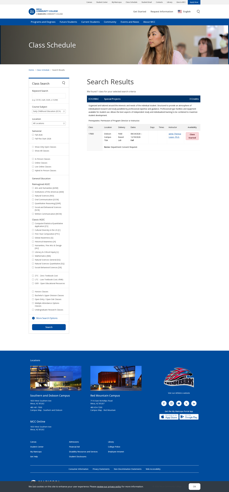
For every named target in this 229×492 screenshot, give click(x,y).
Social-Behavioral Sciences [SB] (48, 267)
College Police (114, 446)
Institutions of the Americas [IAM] (49, 192)
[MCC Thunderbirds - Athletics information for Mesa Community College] (179, 377)
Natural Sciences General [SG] (47, 259)
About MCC (149, 21)
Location (36, 119)
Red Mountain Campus (105, 395)
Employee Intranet (116, 451)
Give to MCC (181, 2)
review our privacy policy (109, 486)
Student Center (102, 2)
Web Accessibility (153, 469)
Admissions (74, 442)
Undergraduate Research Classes (49, 309)
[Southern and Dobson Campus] (55, 379)
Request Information (162, 11)
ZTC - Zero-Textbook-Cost (46, 275)
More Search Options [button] (47, 318)
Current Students (90, 21)
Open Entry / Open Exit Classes (48, 299)
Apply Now (194, 2)
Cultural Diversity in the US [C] (47, 230)
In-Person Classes (42, 159)
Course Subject (39, 107)
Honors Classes (41, 291)
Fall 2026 (39, 135)
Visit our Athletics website (179, 393)
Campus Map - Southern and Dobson (46, 410)
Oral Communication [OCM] (47, 199)
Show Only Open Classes (45, 147)
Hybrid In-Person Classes (45, 170)
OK (194, 486)
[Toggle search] (198, 11)
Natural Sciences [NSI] (44, 195)
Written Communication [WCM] (48, 214)
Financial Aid (74, 446)
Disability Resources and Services (83, 451)
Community (110, 21)
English (187, 11)
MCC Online (37, 421)
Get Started (139, 11)
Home (31, 70)
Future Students (68, 21)
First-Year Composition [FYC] (47, 234)
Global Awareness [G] (44, 237)
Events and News (130, 21)
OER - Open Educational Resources (50, 283)
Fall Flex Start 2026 (43, 138)
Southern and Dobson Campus (50, 395)
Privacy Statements (101, 469)
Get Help (34, 456)
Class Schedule (131, 2)
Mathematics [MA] (43, 256)
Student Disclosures (77, 456)
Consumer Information (78, 469)
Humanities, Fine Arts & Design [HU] (48, 246)
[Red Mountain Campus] (116, 379)
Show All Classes (42, 150)
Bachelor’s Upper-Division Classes (49, 295)
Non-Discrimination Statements (128, 469)
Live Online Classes (43, 166)
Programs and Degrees (43, 21)
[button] (49, 111)
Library (169, 2)
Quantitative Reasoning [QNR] (48, 203)
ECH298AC (94, 98)
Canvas (89, 2)
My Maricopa (117, 2)
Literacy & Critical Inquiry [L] (47, 252)
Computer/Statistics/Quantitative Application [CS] (49, 224)
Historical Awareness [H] (45, 241)
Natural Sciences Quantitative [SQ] (49, 263)
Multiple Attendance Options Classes (47, 304)
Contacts (159, 2)
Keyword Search (40, 91)
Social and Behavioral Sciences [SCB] (48, 208)
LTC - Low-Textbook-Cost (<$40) (49, 279)
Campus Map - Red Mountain (103, 410)
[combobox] (186, 11)
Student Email (147, 2)
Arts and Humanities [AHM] (46, 188)
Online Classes (41, 163)
